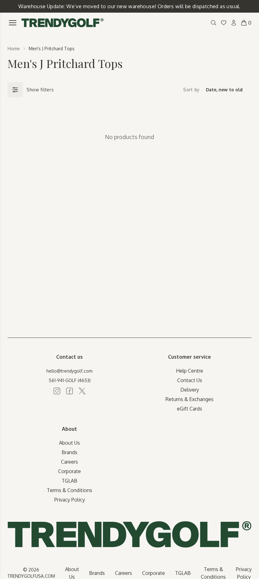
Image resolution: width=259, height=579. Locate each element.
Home (14, 48)
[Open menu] (13, 23)
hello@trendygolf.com (69, 371)
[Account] (234, 23)
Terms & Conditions (69, 490)
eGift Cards (189, 408)
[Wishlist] (223, 23)
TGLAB (69, 481)
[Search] (213, 23)
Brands (69, 452)
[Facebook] (69, 391)
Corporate (69, 471)
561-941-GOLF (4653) (70, 380)
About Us (69, 443)
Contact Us (189, 380)
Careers (69, 462)
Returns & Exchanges (190, 399)
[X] (82, 391)
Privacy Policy (69, 500)
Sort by (191, 89)
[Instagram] (57, 391)
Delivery (189, 390)
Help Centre (189, 371)
